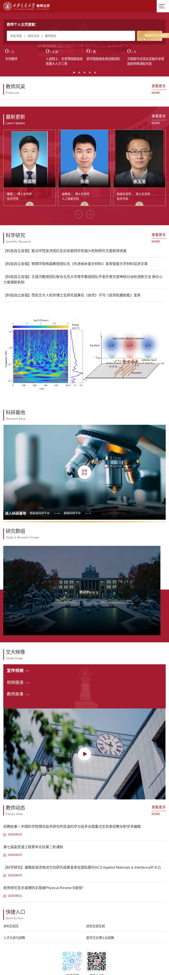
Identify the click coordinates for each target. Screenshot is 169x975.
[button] (79, 457)
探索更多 (84, 715)
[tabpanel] (23, 55)
